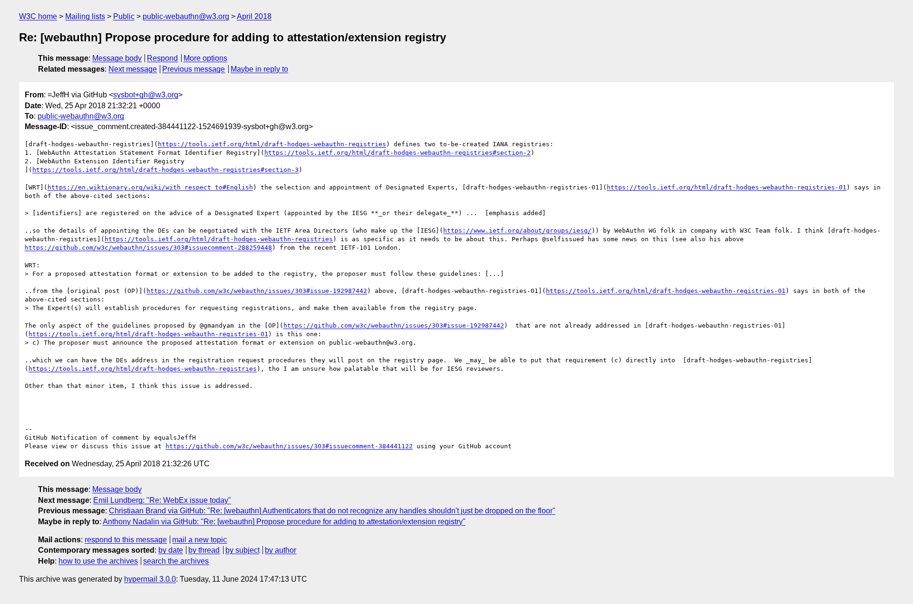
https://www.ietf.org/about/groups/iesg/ (517, 230)
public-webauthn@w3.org (186, 16)
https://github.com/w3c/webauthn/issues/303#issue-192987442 (256, 290)
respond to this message (126, 540)
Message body (117, 58)
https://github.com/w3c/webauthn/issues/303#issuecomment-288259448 (148, 247)
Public (124, 16)
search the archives (176, 561)
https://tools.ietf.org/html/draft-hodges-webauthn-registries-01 (726, 187)
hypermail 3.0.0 (150, 579)
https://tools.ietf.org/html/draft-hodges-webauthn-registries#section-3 (165, 169)
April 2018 (254, 16)
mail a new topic (199, 540)
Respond (162, 58)
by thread (204, 550)
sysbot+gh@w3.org (145, 95)
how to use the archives (98, 561)
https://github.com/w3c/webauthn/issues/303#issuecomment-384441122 (289, 446)
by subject (242, 550)
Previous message (193, 69)
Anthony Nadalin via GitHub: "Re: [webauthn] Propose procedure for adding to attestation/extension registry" (284, 522)
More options (205, 58)
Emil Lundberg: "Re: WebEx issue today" (162, 500)
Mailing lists (85, 16)
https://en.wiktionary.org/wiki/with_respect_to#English (150, 187)
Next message (132, 69)
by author (280, 550)
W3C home (38, 16)
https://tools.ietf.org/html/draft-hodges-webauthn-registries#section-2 (397, 152)
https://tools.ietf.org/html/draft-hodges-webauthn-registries (272, 144)
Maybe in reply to (259, 69)
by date (170, 550)
